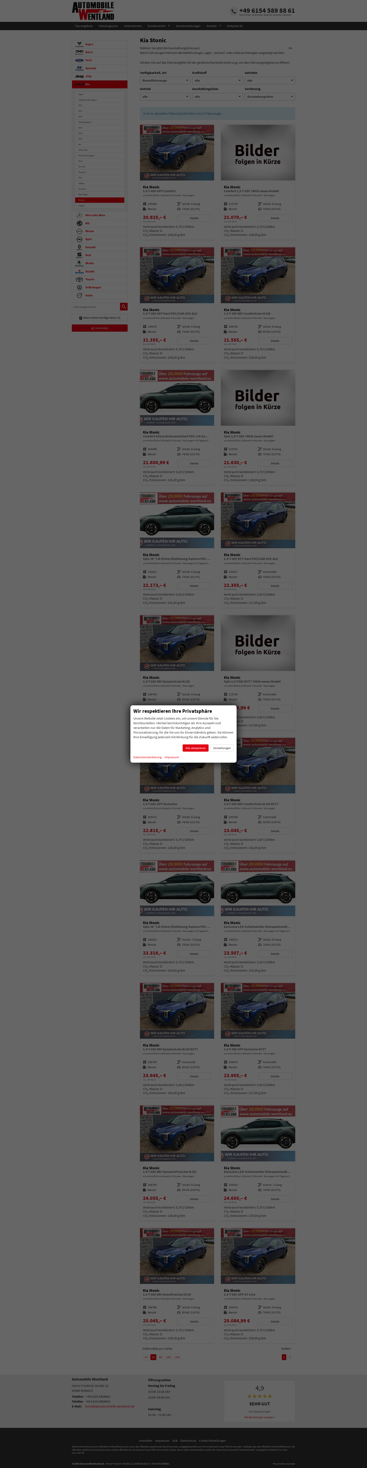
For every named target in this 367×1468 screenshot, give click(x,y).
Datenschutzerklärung (147, 757)
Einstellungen (222, 748)
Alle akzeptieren (195, 748)
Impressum (172, 757)
